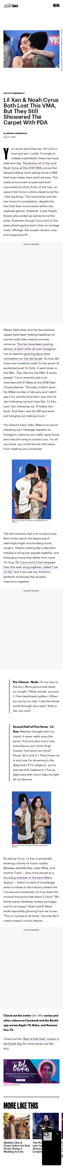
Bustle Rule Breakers (12, 1085)
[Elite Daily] (11, 5)
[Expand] (46, 1134)
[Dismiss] (57, 1134)
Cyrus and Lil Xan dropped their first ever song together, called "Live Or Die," (31, 567)
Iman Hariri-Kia (17, 133)
